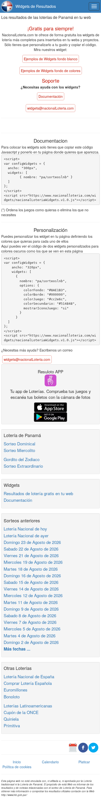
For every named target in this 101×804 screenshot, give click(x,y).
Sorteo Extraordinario (23, 466)
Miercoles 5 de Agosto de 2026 (32, 629)
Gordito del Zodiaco (21, 459)
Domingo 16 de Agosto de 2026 (32, 575)
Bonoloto (12, 696)
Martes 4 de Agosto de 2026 (29, 635)
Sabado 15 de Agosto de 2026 (31, 582)
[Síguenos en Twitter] (93, 746)
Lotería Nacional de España (29, 676)
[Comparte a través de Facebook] (83, 746)
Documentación (18, 500)
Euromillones (15, 690)
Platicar (84, 761)
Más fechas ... (17, 649)
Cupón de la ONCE (21, 712)
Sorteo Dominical (19, 443)
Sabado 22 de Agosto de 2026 (31, 549)
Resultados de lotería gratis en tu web (38, 493)
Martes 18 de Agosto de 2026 (31, 569)
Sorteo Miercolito (19, 450)
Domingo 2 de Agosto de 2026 (31, 642)
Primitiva (12, 725)
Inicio (17, 761)
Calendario (50, 761)
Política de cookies (16, 766)
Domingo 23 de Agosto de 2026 (32, 542)
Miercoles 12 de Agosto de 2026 (33, 595)
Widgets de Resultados (35, 6)
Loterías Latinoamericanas (28, 706)
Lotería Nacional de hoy (25, 529)
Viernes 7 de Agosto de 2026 (30, 622)
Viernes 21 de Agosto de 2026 (31, 555)
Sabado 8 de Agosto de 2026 (30, 615)
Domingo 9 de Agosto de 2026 (31, 609)
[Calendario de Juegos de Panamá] (73, 746)
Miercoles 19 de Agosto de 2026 (33, 562)
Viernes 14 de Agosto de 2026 (31, 589)
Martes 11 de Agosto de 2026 (31, 602)
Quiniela (11, 719)
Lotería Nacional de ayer (26, 535)
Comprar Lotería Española (28, 683)
